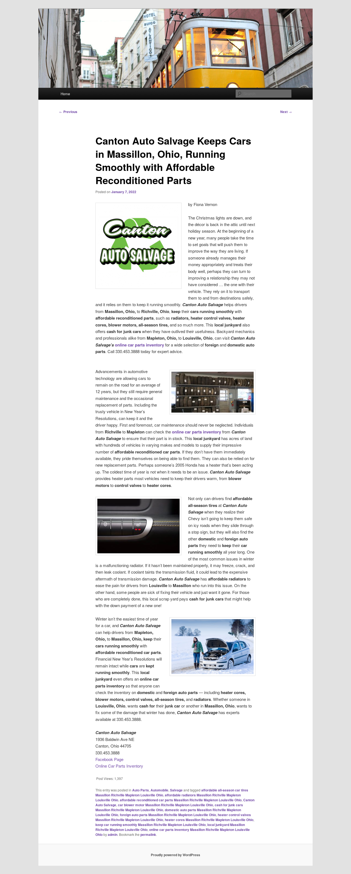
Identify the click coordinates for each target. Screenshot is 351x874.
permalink (148, 834)
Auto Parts (140, 790)
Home (65, 93)
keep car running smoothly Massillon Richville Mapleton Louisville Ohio (150, 824)
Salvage (176, 790)
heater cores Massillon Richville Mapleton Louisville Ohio (209, 819)
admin (112, 834)
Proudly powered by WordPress (175, 854)
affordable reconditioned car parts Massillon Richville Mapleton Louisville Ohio (181, 799)
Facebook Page (109, 759)
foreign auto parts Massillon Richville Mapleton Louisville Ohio (168, 814)
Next (286, 111)
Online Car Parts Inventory (119, 766)
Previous (68, 111)
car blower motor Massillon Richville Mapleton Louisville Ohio (165, 804)
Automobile (159, 790)
